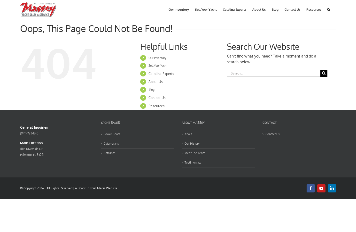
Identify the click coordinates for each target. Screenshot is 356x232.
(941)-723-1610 (29, 133)
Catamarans (111, 143)
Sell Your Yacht (157, 65)
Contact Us (157, 98)
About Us (155, 82)
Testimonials (193, 162)
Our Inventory (157, 58)
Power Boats (112, 134)
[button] (328, 9)
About (188, 134)
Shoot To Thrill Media (91, 188)
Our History (192, 143)
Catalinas (110, 153)
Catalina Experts (161, 74)
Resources (156, 106)
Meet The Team (195, 153)
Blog (151, 89)
